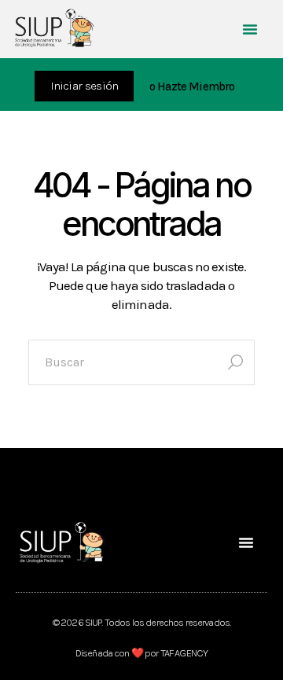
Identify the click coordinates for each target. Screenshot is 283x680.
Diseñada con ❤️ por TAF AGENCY (141, 653)
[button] (250, 29)
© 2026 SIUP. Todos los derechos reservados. (141, 622)
